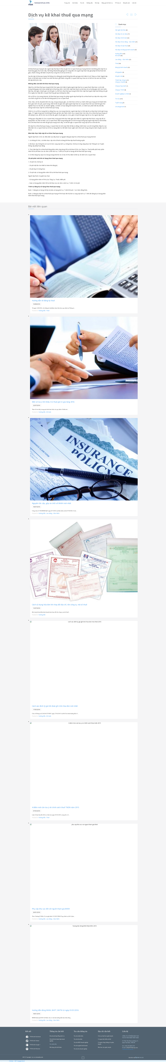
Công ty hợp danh (120, 86)
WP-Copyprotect (20, 1061)
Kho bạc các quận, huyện (104, 1047)
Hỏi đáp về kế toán (121, 38)
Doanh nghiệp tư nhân (122, 94)
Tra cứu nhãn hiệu (78, 1036)
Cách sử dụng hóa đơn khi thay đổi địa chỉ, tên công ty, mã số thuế (59, 604)
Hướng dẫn (118, 54)
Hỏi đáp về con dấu (121, 34)
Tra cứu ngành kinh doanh (81, 1045)
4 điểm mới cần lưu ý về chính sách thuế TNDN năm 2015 (55, 807)
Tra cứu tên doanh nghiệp (80, 1049)
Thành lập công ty (120, 80)
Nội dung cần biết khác (56, 1047)
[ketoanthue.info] (38, 3)
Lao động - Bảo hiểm (52, 513)
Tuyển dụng (119, 103)
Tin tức (117, 99)
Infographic (118, 72)
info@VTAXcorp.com (132, 1047)
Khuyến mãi (118, 76)
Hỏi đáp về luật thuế (121, 46)
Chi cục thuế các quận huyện (105, 1036)
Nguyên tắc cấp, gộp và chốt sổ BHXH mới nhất (51, 503)
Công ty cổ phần (120, 82)
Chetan (11, 1061)
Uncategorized (119, 106)
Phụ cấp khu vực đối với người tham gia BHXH (51, 909)
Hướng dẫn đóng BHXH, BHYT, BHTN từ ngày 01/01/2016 (55, 1010)
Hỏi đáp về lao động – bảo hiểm (125, 42)
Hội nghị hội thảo (120, 30)
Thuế (116, 63)
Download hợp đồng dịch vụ (57, 1036)
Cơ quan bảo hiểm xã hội (104, 1039)
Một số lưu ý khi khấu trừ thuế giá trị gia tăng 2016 (53, 402)
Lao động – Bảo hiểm (122, 59)
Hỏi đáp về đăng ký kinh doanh (124, 50)
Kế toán (117, 55)
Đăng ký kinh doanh (121, 67)
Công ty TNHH (119, 90)
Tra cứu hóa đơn (78, 1039)
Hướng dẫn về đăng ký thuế (43, 300)
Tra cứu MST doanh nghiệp (81, 1042)
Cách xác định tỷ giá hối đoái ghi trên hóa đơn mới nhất (55, 706)
